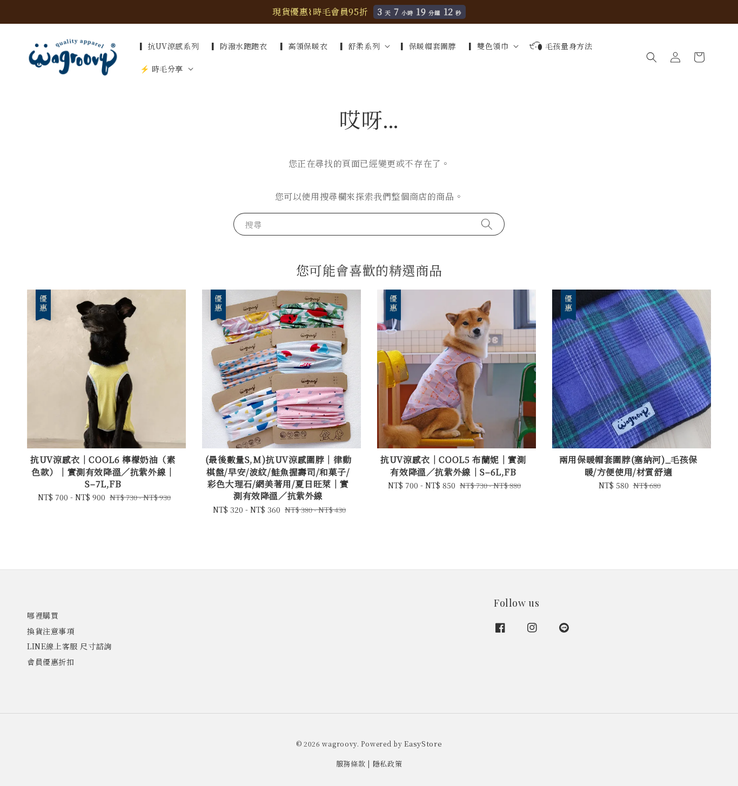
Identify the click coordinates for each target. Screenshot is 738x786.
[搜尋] (486, 223)
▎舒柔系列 (360, 46)
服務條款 (351, 763)
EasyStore (423, 743)
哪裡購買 (42, 615)
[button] (651, 57)
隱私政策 (387, 763)
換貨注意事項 (51, 631)
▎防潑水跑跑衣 (239, 46)
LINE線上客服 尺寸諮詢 (69, 646)
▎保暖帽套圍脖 (428, 46)
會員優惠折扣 (51, 661)
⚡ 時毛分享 (162, 68)
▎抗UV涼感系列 (169, 46)
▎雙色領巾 (488, 46)
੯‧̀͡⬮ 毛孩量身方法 (560, 46)
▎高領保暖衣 (304, 46)
